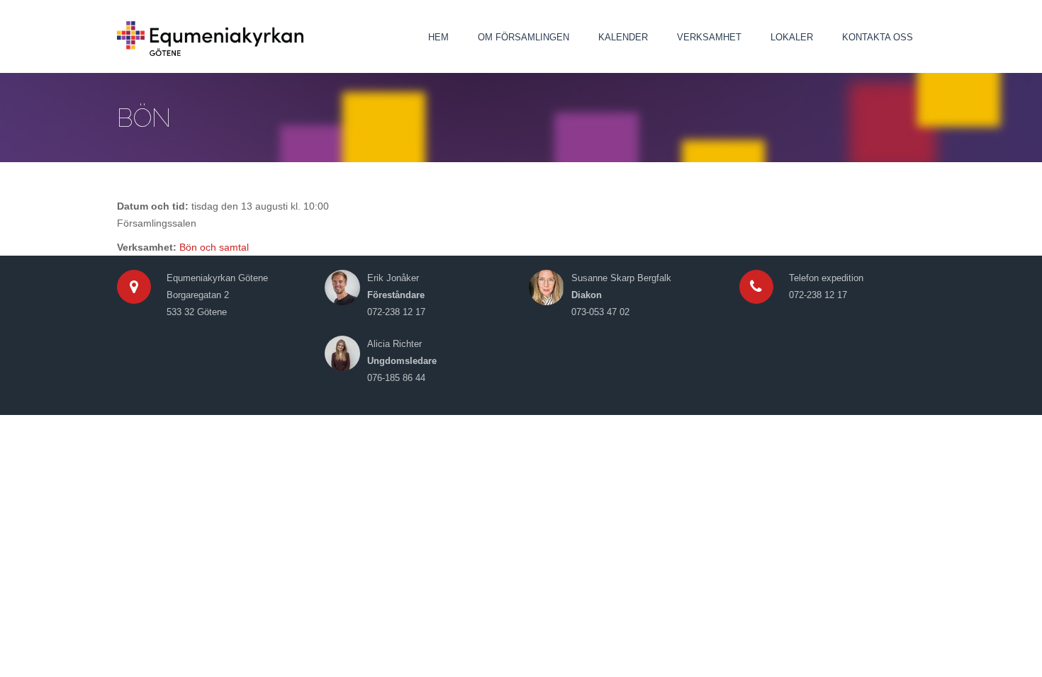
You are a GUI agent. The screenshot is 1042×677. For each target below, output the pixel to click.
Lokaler (792, 37)
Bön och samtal (214, 247)
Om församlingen (523, 37)
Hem (438, 37)
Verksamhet (709, 37)
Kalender (623, 37)
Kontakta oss (877, 37)
